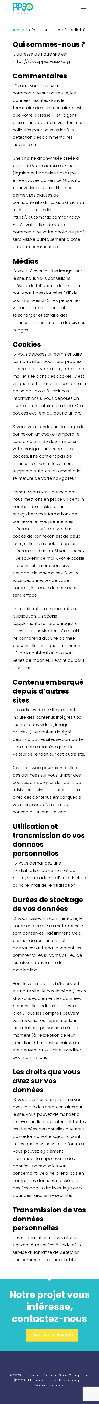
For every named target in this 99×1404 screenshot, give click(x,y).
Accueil (20, 30)
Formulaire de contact (52, 1335)
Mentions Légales (42, 1380)
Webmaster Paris (49, 1385)
